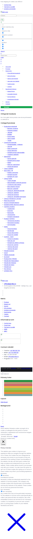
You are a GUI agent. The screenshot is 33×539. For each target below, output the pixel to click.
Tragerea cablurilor (13, 154)
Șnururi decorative (12, 233)
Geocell (9, 146)
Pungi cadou (11, 136)
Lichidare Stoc (8, 271)
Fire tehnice (7, 269)
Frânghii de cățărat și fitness (15, 243)
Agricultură (7, 156)
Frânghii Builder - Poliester (15, 144)
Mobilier (9, 134)
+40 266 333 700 (15, 350)
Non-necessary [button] (5, 489)
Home (2, 110)
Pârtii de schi (11, 241)
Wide (2, 402)
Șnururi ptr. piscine (12, 245)
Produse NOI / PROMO (10, 259)
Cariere (6, 314)
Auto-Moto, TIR (8, 170)
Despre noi (7, 304)
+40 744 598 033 (13, 352)
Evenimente (7, 312)
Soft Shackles (11, 225)
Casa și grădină (8, 168)
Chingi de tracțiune (13, 195)
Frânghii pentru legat (13, 160)
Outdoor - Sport (9, 237)
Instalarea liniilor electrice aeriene (14, 205)
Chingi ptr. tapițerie (13, 193)
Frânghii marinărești (13, 217)
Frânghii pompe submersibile (15, 152)
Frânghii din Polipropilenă (11, 261)
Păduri (9, 162)
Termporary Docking (13, 221)
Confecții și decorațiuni (14, 184)
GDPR (5, 329)
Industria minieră (12, 130)
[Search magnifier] (2, 20)
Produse (6, 302)
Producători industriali (10, 126)
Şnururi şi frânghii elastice (11, 203)
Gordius (13, 368)
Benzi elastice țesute (13, 186)
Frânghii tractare (12, 174)
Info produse (8, 308)
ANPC (5, 331)
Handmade (10, 231)
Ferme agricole (11, 158)
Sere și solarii (11, 138)
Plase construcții (12, 148)
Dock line (10, 211)
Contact (6, 316)
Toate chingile (11, 180)
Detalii (15, 436)
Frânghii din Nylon (9, 265)
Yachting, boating (9, 207)
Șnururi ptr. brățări (12, 235)
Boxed (6, 402)
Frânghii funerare (9, 251)
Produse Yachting (9, 219)
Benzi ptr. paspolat (12, 188)
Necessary (6, 475)
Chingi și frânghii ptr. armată (12, 199)
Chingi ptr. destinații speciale (15, 190)
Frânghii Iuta (7, 267)
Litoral (6, 253)
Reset (2, 426)
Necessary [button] (4, 473)
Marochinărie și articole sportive (16, 182)
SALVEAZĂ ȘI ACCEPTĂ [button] (7, 505)
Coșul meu (7, 325)
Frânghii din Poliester (10, 263)
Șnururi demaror (12, 150)
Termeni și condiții (9, 327)
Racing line (10, 213)
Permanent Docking (13, 223)
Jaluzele (9, 132)
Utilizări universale (9, 255)
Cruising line (11, 209)
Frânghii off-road (12, 176)
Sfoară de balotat (12, 166)
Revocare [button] (10, 436)
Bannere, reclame (12, 128)
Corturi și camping (12, 239)
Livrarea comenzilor (10, 310)
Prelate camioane (12, 172)
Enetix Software (26, 368)
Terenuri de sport (12, 249)
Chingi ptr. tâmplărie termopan (16, 197)
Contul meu (7, 323)
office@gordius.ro (13, 356)
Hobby (6, 227)
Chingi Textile (8, 178)
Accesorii (6, 257)
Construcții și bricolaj (10, 142)
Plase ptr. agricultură (13, 164)
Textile (9, 140)
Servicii (6, 306)
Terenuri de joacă (12, 247)
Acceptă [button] (3, 436)
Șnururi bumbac (12, 229)
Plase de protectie (9, 201)
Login (2, 57)
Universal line (11, 215)
